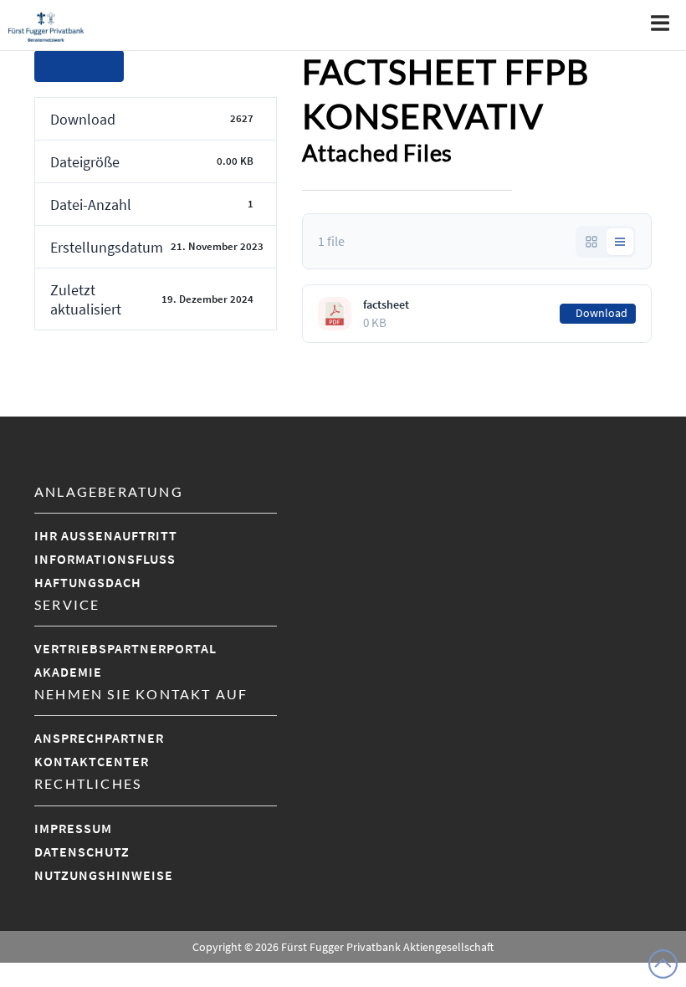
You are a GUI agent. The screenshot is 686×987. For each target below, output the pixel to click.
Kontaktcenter (91, 761)
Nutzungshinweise (103, 875)
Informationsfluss (105, 558)
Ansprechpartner (99, 737)
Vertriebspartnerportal (125, 648)
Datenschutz (82, 851)
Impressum (73, 828)
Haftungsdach (87, 582)
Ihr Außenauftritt (105, 535)
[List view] (620, 241)
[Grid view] (591, 241)
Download (79, 66)
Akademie (68, 671)
